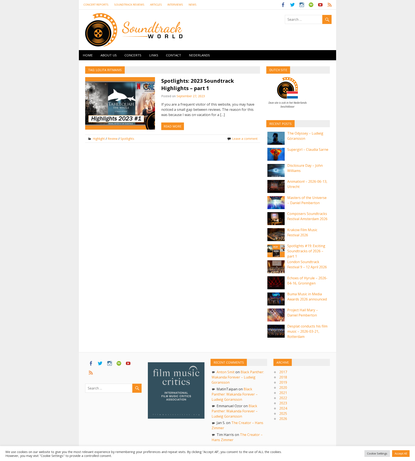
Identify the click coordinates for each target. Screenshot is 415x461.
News (192, 4)
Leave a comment (245, 139)
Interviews (175, 4)
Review (113, 139)
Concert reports (96, 4)
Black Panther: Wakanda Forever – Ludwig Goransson (238, 377)
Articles (156, 4)
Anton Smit (226, 372)
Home (88, 55)
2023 (283, 403)
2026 (283, 418)
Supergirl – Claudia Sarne (307, 149)
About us (109, 55)
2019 (283, 382)
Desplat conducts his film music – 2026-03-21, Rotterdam (307, 331)
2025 (283, 413)
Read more (172, 126)
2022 (283, 398)
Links (153, 55)
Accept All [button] (401, 456)
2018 (283, 377)
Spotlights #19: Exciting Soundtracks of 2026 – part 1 (306, 251)
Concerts (132, 55)
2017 (283, 372)
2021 (283, 392)
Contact (173, 55)
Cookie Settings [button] (377, 456)
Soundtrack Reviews (129, 4)
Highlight (99, 139)
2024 (283, 408)
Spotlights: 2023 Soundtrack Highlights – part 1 (197, 84)
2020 (283, 387)
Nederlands (199, 55)
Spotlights (127, 139)
